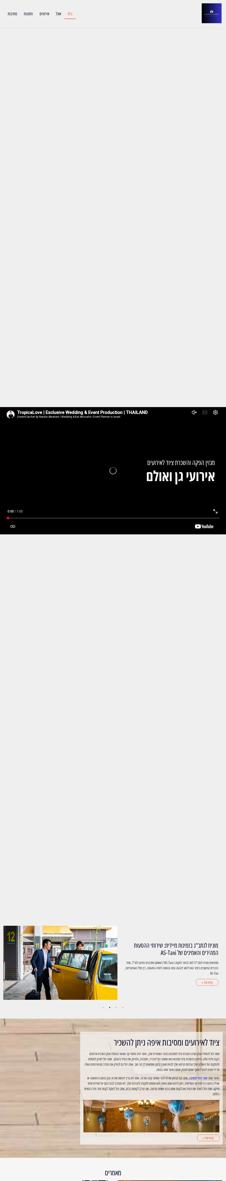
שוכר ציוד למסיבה (198, 1078)
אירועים (44, 14)
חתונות (28, 14)
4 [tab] (103, 1007)
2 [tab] (116, 1007)
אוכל (58, 14)
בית (70, 14)
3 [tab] (109, 1007)
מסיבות (12, 14)
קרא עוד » (207, 982)
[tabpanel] (113, 963)
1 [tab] (123, 1007)
